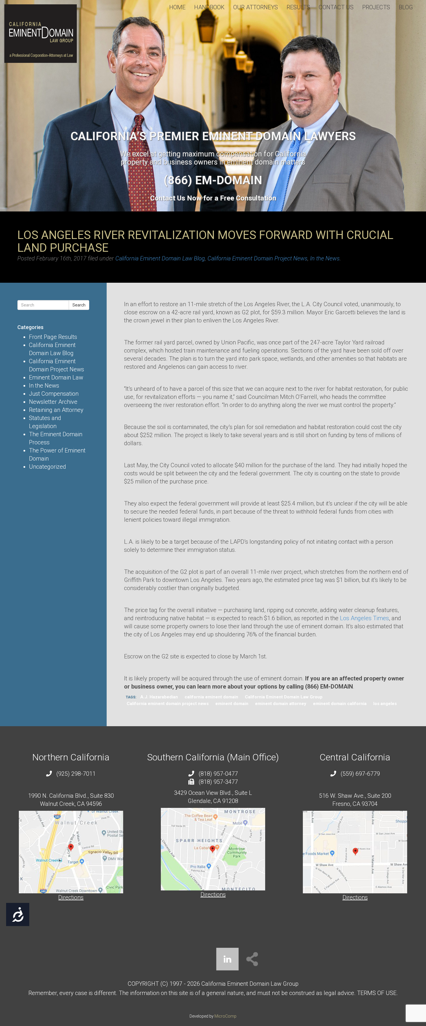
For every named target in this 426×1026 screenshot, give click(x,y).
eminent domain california (340, 703)
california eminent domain (211, 697)
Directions (70, 897)
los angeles (385, 703)
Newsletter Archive (53, 401)
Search (78, 305)
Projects (376, 7)
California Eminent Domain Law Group (284, 697)
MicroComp (225, 1016)
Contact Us (336, 7)
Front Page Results (53, 336)
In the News (325, 258)
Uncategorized (47, 466)
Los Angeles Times (364, 618)
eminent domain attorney (280, 703)
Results (298, 7)
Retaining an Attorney (56, 409)
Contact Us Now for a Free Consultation (213, 198)
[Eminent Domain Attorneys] (40, 33)
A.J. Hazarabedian (159, 697)
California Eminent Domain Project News (257, 258)
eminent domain (231, 703)
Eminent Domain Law (56, 377)
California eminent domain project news (168, 703)
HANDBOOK (209, 7)
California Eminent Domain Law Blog (160, 258)
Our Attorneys (255, 7)
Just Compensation (54, 393)
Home (177, 7)
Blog (406, 7)
